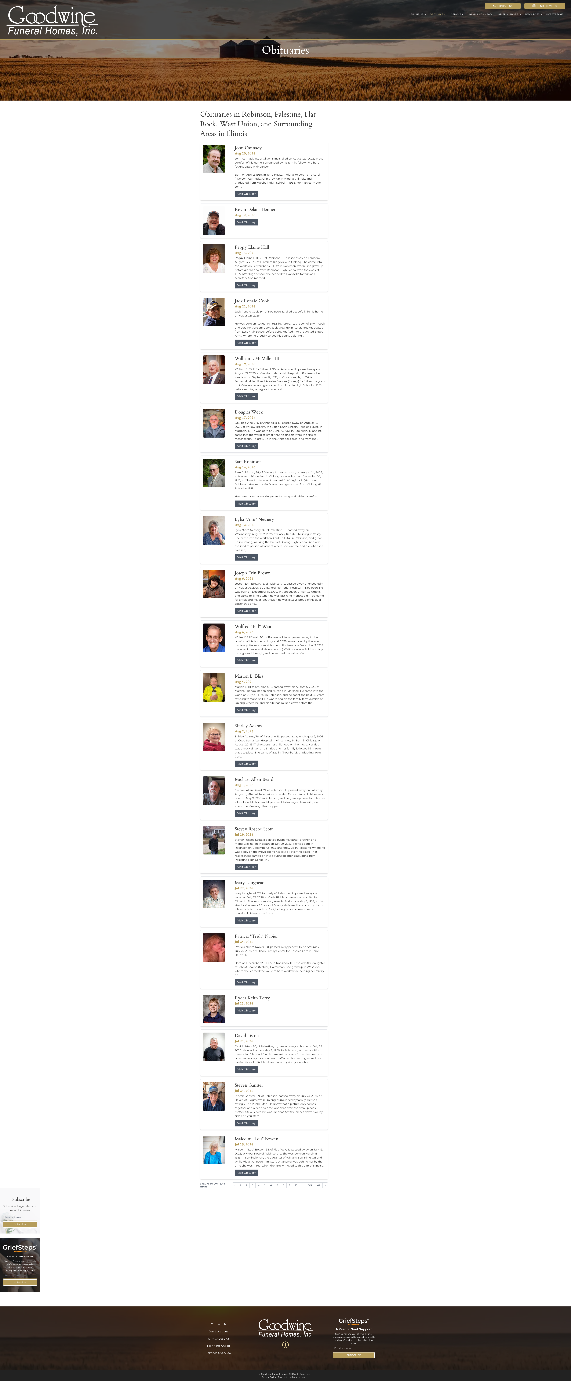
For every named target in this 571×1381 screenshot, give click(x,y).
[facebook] (285, 1345)
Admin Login (300, 1377)
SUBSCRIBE (354, 1355)
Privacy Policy (269, 1377)
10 (296, 1185)
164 (318, 1185)
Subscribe (20, 1224)
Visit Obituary (246, 193)
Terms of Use (285, 1377)
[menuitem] (418, 14)
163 (310, 1185)
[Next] (325, 1185)
